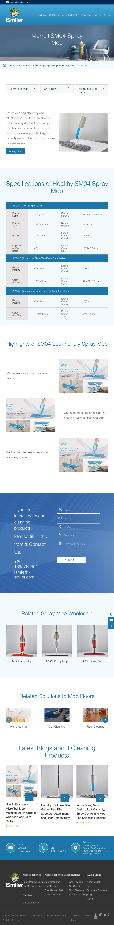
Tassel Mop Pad (53, 894)
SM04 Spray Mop (79, 65)
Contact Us (99, 15)
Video (90, 898)
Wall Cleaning (18, 726)
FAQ (89, 886)
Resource (85, 15)
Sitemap (76, 915)
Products (42, 15)
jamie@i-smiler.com (17, 2)
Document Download (97, 890)
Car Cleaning (57, 726)
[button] (82, 149)
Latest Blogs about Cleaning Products (57, 751)
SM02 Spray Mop (21, 661)
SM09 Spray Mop (57, 661)
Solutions (54, 15)
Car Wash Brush (31, 902)
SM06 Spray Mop (93, 661)
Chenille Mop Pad (54, 890)
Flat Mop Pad (51, 886)
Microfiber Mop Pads (88, 90)
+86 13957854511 (27, 564)
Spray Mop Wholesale (58, 65)
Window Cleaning (78, 894)
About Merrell (69, 15)
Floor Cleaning (96, 726)
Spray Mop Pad (52, 882)
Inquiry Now (15, 151)
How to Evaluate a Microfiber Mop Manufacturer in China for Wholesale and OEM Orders (22, 813)
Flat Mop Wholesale (32, 886)
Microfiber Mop (37, 65)
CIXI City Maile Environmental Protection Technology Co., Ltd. (41, 915)
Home (13, 65)
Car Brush (50, 88)
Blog (89, 894)
